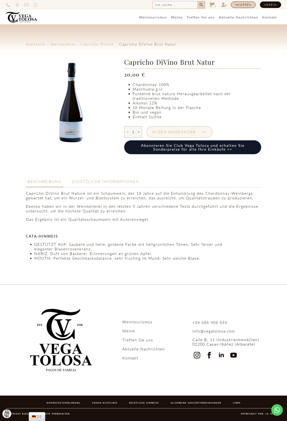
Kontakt (269, 17)
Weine (177, 17)
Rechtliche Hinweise (144, 403)
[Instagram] (196, 355)
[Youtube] (233, 355)
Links (237, 403)
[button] (277, 410)
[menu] (37, 416)
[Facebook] (209, 355)
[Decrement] (127, 132)
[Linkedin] (221, 355)
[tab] (44, 181)
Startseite (35, 44)
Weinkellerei (62, 44)
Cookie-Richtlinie (104, 403)
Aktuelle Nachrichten (238, 17)
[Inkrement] (138, 132)
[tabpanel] (143, 226)
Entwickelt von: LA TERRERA (261, 414)
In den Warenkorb (174, 132)
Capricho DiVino (97, 44)
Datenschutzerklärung (63, 403)
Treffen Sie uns (201, 17)
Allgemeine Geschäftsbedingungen (196, 403)
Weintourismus (153, 17)
